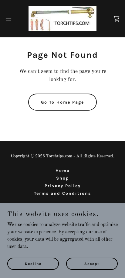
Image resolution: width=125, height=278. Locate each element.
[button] (11, 19)
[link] (62, 18)
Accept (92, 263)
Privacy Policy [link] (63, 185)
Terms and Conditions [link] (62, 193)
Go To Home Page (62, 102)
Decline (33, 263)
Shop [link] (62, 178)
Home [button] (62, 170)
